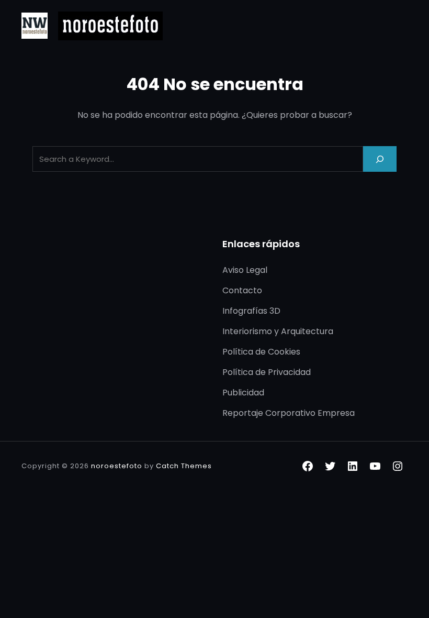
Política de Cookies (261, 352)
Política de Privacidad (266, 372)
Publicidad (243, 393)
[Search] (380, 159)
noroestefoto (116, 466)
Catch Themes (184, 466)
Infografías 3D (251, 311)
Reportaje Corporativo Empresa (288, 413)
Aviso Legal (244, 270)
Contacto (242, 290)
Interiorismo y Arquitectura (277, 331)
